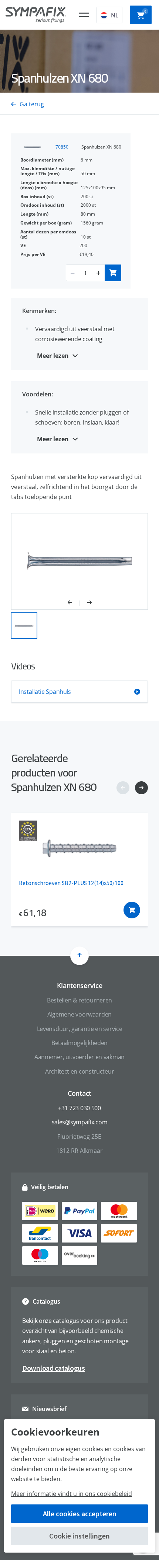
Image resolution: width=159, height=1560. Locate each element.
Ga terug (32, 104)
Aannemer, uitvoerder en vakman (79, 1057)
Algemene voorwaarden (79, 1014)
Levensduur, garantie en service (79, 1029)
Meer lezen (53, 355)
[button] (74, 603)
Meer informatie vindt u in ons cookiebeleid (71, 1493)
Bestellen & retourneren (79, 1000)
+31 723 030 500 (79, 1108)
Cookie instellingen (79, 1535)
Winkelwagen (145, 11)
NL (114, 15)
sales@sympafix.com (80, 1122)
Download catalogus (53, 1368)
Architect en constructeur (79, 1071)
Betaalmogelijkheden (79, 1043)
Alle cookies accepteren (79, 1513)
